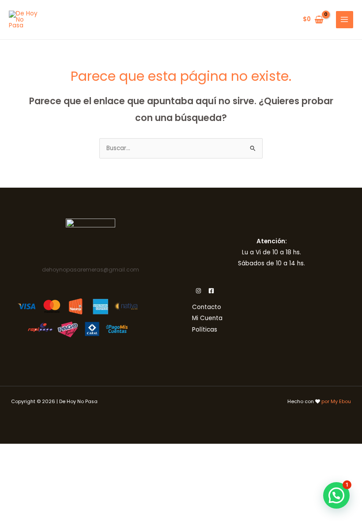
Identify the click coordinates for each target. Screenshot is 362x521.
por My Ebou (336, 401)
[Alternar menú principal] (344, 19)
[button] (336, 495)
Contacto (206, 307)
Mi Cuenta (207, 318)
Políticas (204, 329)
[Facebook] (211, 290)
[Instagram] (198, 290)
